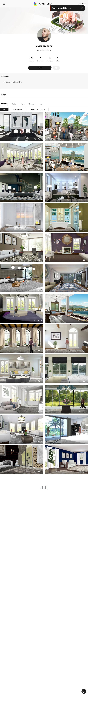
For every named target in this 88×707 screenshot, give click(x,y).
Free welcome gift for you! (61, 8)
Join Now (82, 4)
